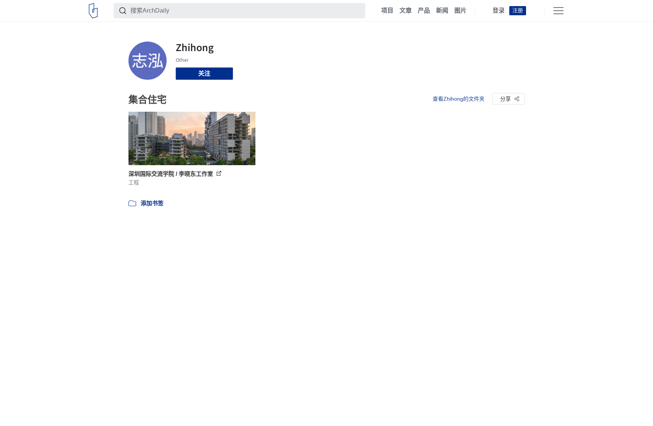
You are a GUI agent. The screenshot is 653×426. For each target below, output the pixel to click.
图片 (460, 10)
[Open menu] (558, 11)
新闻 (442, 10)
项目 (387, 10)
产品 (424, 10)
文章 (406, 10)
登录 (499, 10)
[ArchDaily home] (93, 10)
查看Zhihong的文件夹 (459, 98)
